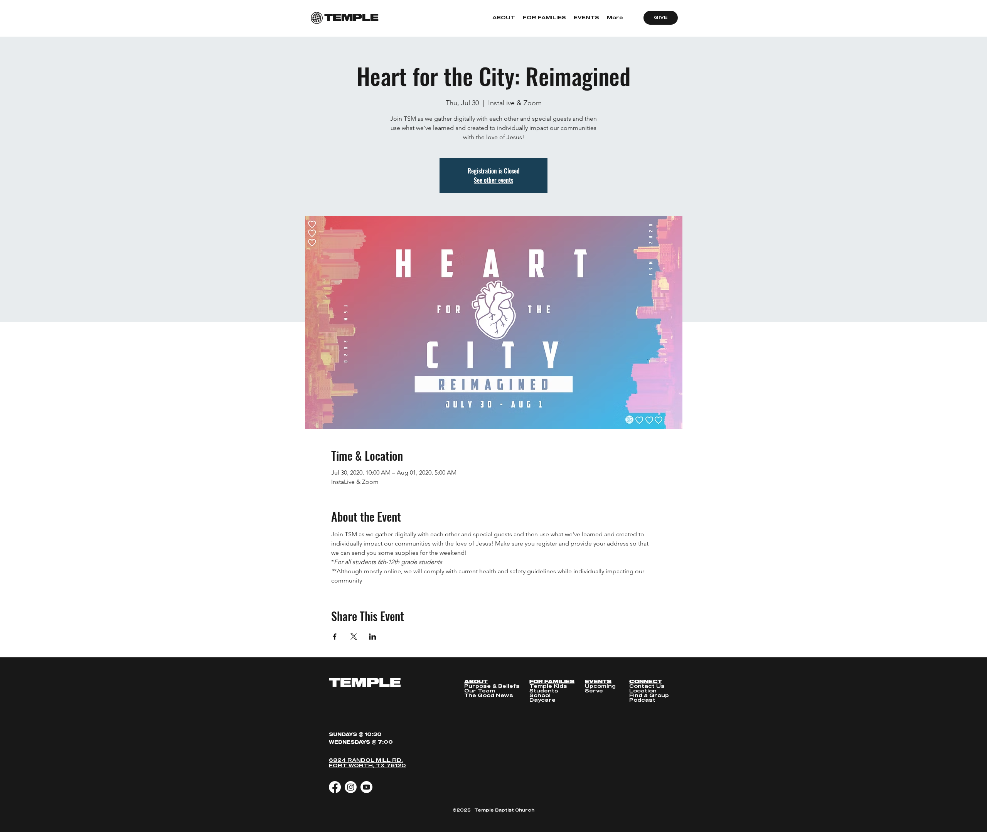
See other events (493, 180)
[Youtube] (366, 787)
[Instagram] (351, 787)
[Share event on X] (353, 636)
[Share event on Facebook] (335, 636)
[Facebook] (335, 787)
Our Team (479, 691)
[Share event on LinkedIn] (372, 636)
